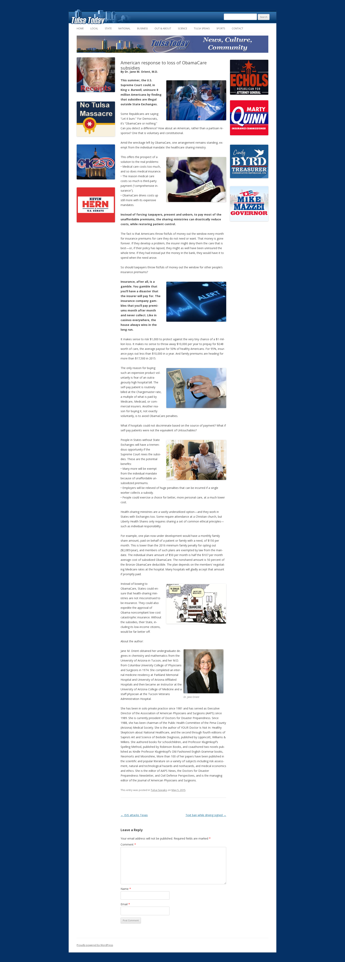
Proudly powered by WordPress (95, 945)
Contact (237, 28)
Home (80, 28)
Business (142, 28)
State (108, 28)
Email (125, 904)
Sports (220, 28)
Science (182, 28)
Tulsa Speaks (202, 28)
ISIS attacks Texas (134, 815)
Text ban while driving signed (205, 815)
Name (126, 889)
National (124, 28)
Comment (128, 844)
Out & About (163, 28)
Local (94, 28)
